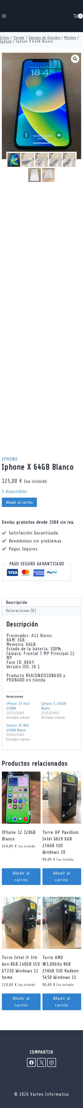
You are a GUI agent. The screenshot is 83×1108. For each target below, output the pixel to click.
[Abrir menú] (4, 16)
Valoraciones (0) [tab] (21, 610)
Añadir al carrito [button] (21, 876)
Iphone (10, 459)
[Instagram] (51, 1062)
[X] (41, 1062)
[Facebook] (31, 1062)
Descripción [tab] (16, 602)
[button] (75, 59)
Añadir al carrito (19, 502)
